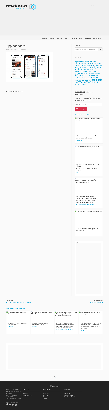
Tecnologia (96, 79)
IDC (78, 67)
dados (87, 63)
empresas (77, 65)
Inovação (84, 67)
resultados (78, 78)
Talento (66, 38)
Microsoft (89, 71)
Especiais (67, 389)
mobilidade (96, 71)
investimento (79, 71)
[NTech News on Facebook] (7, 404)
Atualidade (44, 38)
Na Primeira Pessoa (76, 38)
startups (83, 80)
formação (89, 65)
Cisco (96, 61)
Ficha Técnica (26, 397)
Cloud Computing (68, 395)
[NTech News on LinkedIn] (13, 404)
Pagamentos (97, 73)
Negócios (52, 38)
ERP (81, 65)
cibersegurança (87, 61)
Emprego (98, 63)
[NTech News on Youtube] (16, 404)
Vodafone (77, 84)
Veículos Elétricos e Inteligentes (92, 38)
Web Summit (82, 84)
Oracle (86, 73)
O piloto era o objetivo (96, 302)
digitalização (92, 63)
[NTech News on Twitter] (10, 404)
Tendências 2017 (68, 393)
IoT (84, 71)
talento (88, 80)
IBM (76, 67)
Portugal (79, 75)
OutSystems (91, 73)
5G (75, 61)
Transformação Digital (70, 397)
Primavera (86, 76)
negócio (79, 73)
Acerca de (26, 389)
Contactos (25, 393)
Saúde (86, 78)
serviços (100, 78)
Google (99, 65)
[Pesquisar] (100, 49)
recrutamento (93, 76)
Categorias (47, 389)
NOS (84, 73)
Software (77, 80)
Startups (59, 38)
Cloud (78, 63)
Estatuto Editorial (27, 395)
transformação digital (86, 82)
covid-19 (83, 63)
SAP (83, 78)
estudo (84, 65)
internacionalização (88, 70)
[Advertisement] (54, 24)
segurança (93, 77)
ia (101, 65)
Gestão (95, 65)
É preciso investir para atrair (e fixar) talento (19, 302)
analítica (78, 61)
